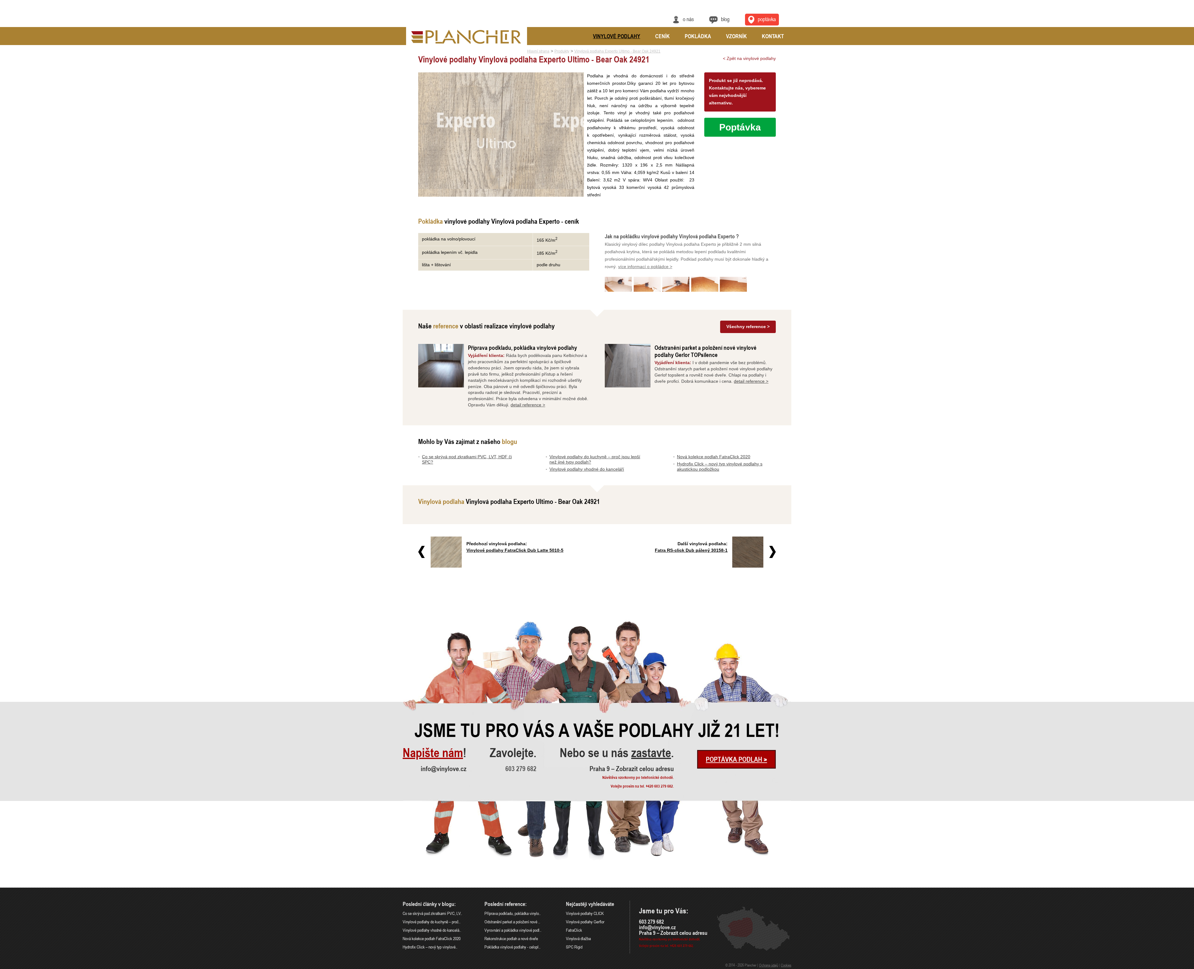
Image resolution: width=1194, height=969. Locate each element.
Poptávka (767, 19)
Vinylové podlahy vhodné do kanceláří (586, 469)
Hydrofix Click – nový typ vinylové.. (430, 946)
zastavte (651, 753)
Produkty (561, 51)
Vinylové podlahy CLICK (585, 913)
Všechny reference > (748, 326)
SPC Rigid (574, 946)
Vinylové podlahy (616, 36)
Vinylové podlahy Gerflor (585, 921)
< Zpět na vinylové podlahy (749, 58)
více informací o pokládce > (645, 266)
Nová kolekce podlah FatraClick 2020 (713, 456)
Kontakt (773, 36)
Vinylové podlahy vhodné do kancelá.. (432, 930)
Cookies (786, 964)
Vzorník (736, 36)
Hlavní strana (538, 51)
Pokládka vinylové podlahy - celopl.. (512, 946)
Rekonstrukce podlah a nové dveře (511, 938)
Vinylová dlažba (578, 938)
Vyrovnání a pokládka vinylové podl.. (512, 930)
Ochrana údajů (768, 964)
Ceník (662, 36)
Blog (725, 19)
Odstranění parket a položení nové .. (512, 921)
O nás (688, 19)
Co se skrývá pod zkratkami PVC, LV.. (432, 913)
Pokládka (698, 36)
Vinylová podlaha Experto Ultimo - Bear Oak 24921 (617, 51)
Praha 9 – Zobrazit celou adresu (632, 769)
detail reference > (528, 404)
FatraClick (574, 930)
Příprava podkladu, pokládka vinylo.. (512, 913)
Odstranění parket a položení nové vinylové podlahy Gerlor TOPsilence (706, 351)
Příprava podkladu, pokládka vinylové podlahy (522, 347)
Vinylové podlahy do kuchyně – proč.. (431, 921)
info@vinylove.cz (443, 769)
